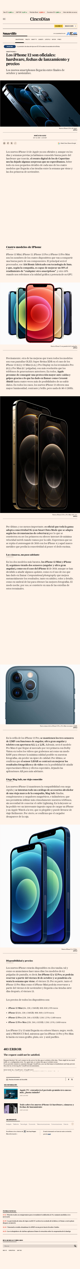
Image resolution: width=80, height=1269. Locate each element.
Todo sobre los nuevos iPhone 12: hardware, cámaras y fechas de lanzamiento (47, 1106)
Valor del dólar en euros (70, 12)
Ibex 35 (5, 12)
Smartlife (10, 33)
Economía (32, 1124)
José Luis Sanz (40, 136)
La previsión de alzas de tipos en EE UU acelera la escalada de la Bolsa (38, 46)
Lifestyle (47, 39)
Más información (11, 1134)
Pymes (59, 39)
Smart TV (34, 39)
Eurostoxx (12, 1250)
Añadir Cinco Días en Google (68, 143)
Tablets (27, 39)
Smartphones (20, 39)
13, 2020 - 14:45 (40, 138)
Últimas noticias (9, 1211)
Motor (54, 39)
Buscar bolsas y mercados (13, 1240)
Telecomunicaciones (43, 1124)
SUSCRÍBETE (58, 26)
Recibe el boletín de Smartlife (18, 1079)
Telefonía (16, 1124)
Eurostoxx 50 (51, 12)
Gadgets (40, 39)
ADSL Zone (71, 33)
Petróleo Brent (34, 12)
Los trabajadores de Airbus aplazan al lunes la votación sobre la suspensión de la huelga (39, 1231)
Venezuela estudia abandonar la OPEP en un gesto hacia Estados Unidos (33, 1227)
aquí (49, 1134)
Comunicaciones (56, 1124)
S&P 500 (18, 12)
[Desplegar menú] (4, 19)
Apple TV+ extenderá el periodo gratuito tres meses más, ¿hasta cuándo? (45, 1091)
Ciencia (66, 1124)
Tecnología (23, 1124)
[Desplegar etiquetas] (72, 1124)
